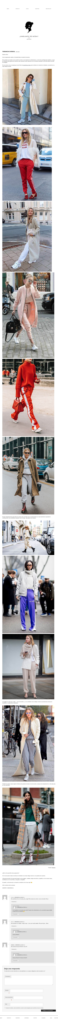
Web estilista (48, 8)
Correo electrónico (9, 998)
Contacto (17, 8)
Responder (14, 901)
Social (27, 8)
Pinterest (53, 867)
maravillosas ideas (27, 65)
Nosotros (37, 8)
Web (6, 1004)
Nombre (7, 991)
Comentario (8, 976)
